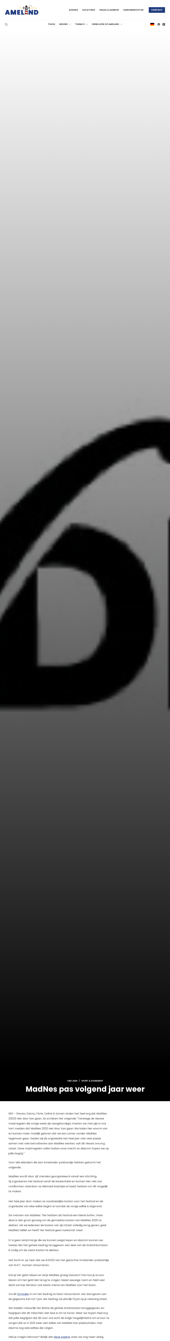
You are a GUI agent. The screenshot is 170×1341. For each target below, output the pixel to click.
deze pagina (62, 1337)
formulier (23, 1294)
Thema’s (80, 24)
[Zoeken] (6, 24)
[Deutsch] (152, 24)
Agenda (73, 9)
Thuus (51, 24)
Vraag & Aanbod (109, 9)
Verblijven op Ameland (105, 24)
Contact (157, 9)
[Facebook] (159, 24)
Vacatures (88, 9)
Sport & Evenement (92, 1080)
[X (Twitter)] (164, 24)
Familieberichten (133, 9)
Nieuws (63, 24)
